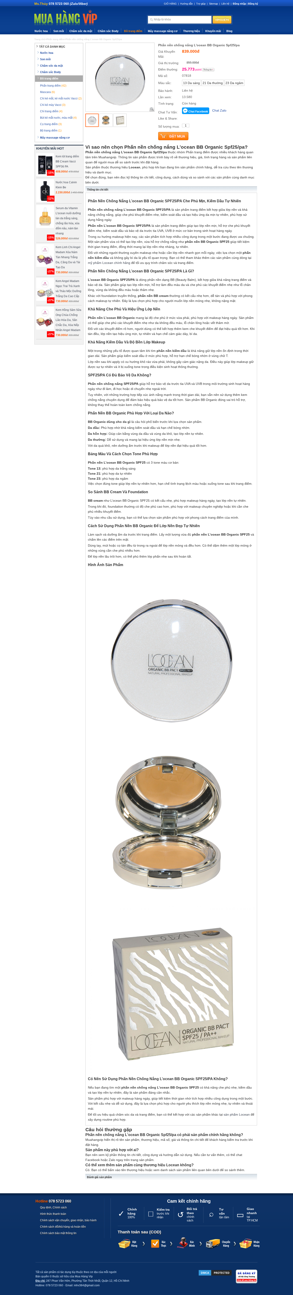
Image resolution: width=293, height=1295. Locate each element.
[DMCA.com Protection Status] (215, 1272)
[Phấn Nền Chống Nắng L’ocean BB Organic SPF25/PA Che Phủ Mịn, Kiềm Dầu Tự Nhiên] (92, 120)
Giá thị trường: (168, 63)
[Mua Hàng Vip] (65, 18)
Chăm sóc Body (108, 31)
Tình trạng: (166, 103)
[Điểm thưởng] (208, 69)
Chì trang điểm (51, 111)
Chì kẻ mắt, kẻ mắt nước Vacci (61, 98)
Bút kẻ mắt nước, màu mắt (58, 117)
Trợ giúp (201, 3)
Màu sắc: (164, 83)
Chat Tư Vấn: (168, 112)
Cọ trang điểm (51, 124)
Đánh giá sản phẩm (99, 1177)
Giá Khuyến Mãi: (166, 54)
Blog (229, 31)
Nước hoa (41, 31)
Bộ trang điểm (51, 130)
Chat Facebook (198, 111)
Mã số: (163, 76)
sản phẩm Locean (237, 1114)
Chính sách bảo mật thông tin (58, 1233)
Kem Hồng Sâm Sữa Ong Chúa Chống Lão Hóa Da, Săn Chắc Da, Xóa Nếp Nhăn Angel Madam (68, 320)
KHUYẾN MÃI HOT (50, 148)
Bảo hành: (165, 91)
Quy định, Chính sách (53, 1207)
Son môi (58, 31)
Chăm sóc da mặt (80, 31)
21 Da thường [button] (213, 83)
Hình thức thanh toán (53, 1214)
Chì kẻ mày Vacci (52, 105)
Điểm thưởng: (168, 69)
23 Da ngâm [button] (234, 83)
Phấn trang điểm (53, 85)
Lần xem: (165, 97)
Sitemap (213, 3)
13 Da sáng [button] (191, 83)
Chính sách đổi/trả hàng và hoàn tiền (63, 1226)
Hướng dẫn (186, 3)
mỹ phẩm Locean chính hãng (109, 263)
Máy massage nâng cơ (163, 31)
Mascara (47, 92)
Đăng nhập (239, 3)
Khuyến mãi (213, 31)
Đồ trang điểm (133, 31)
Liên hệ (225, 3)
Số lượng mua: (169, 126)
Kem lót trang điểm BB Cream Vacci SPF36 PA (67, 161)
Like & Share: (168, 118)
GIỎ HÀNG (170, 3)
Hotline (53, 1201)
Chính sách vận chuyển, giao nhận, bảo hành (68, 1220)
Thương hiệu (191, 31)
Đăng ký (253, 3)
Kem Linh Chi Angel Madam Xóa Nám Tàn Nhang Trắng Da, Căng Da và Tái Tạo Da (68, 257)
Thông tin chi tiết (97, 189)
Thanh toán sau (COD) (139, 1232)
